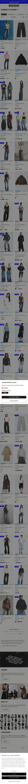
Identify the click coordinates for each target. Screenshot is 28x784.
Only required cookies (14, 777)
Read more (14, 771)
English (5, 392)
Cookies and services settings (14, 781)
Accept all (14, 774)
